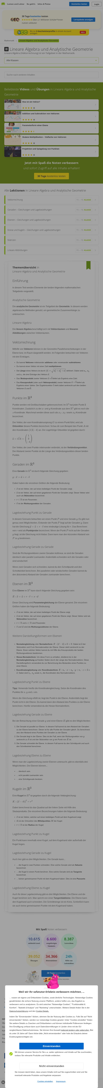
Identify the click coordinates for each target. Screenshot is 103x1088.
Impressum (61, 1081)
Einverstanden (51, 1046)
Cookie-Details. (42, 1011)
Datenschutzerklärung (18, 1011)
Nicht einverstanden (51, 1066)
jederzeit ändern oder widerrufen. (75, 1030)
